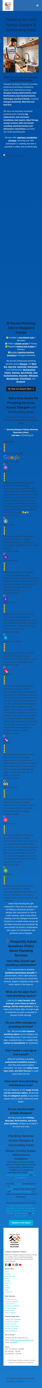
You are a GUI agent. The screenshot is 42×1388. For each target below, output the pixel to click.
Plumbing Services (11, 1299)
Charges (7, 1287)
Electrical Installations (12, 1301)
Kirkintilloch (27, 1211)
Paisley (11, 1205)
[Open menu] (37, 5)
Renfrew (18, 1205)
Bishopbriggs (30, 1208)
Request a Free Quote (21, 1223)
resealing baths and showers (21, 1191)
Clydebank (20, 1208)
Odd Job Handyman (11, 1331)
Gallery (7, 1278)
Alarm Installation (10, 1313)
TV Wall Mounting (10, 1308)
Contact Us (8, 1292)
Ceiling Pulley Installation (13, 1319)
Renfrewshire (28, 1205)
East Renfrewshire (21, 1213)
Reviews (7, 1281)
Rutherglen (11, 1208)
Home (7, 1272)
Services (8, 1274)
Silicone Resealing (11, 1324)
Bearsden (9, 1211)
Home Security (9, 1310)
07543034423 (14, 1342)
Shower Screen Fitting (12, 1326)
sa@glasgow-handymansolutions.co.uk (21, 1340)
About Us (8, 1283)
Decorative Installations (12, 1306)
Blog (6, 1290)
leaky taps (18, 1184)
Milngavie (18, 1211)
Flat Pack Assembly (11, 1328)
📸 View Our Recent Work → (21, 389)
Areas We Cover (10, 1276)
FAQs (7, 1285)
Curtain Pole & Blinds (11, 1322)
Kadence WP (30, 1381)
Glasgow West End (22, 1175)
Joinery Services (10, 1304)
